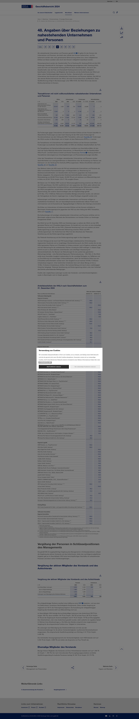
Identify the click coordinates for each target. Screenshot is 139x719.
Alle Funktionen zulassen (54, 366)
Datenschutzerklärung (45, 362)
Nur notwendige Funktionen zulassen (85, 366)
